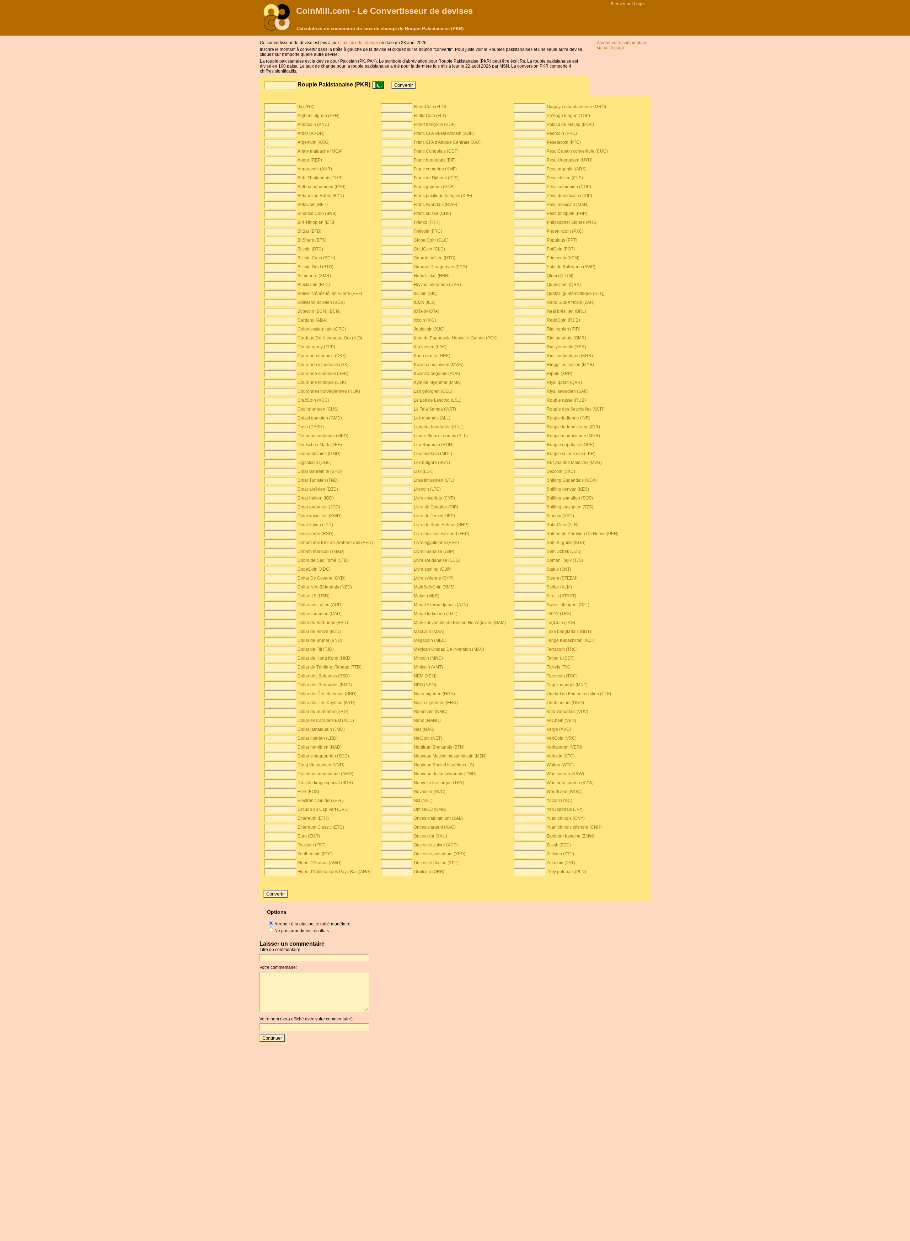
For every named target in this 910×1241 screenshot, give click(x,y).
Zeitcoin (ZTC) (560, 853)
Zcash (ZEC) (559, 845)
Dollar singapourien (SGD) (323, 756)
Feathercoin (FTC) (315, 853)
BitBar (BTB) (309, 231)
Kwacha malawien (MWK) (439, 364)
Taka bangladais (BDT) (569, 631)
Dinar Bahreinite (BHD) (320, 471)
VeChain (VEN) (561, 720)
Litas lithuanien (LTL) (434, 480)
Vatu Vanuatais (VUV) (567, 711)
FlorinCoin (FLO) (430, 106)
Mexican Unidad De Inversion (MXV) (449, 649)
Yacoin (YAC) (559, 800)
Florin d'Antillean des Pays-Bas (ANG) (334, 871)
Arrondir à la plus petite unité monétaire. (313, 923)
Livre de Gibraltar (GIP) (436, 507)
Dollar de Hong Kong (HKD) (325, 658)
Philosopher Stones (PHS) (572, 222)
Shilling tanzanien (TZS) (570, 507)
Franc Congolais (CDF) (436, 151)
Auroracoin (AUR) (315, 169)
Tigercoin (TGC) (562, 676)
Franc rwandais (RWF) (435, 204)
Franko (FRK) (427, 222)
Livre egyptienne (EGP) (436, 542)
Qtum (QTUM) (560, 275)
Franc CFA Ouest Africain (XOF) (444, 133)
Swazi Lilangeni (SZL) (568, 604)
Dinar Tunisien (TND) (318, 480)
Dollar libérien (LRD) (318, 738)
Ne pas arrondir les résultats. (302, 930)
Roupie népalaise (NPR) (570, 444)
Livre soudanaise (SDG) (437, 560)
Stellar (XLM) (559, 587)
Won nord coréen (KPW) (570, 782)
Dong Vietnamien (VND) (321, 764)
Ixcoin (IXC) (425, 320)
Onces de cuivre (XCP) (436, 845)
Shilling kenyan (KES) (568, 489)
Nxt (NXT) (423, 800)
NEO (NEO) (425, 684)
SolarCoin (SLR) (563, 524)
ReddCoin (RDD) (563, 320)
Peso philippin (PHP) (567, 213)
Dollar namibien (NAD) (320, 747)
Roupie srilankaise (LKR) (571, 453)
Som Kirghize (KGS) (566, 542)
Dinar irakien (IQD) (316, 498)
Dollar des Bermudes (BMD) (325, 684)
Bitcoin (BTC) (310, 249)
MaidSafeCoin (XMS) (434, 587)
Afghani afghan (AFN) (318, 115)
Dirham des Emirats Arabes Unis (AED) (335, 542)
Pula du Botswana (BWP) (571, 266)
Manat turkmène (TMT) (435, 613)
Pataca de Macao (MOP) (570, 124)
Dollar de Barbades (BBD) (323, 622)
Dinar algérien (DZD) (318, 489)
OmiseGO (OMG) (430, 809)
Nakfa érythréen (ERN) (436, 702)
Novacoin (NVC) (429, 791)
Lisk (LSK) (424, 471)
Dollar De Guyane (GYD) (322, 578)
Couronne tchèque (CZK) (322, 382)
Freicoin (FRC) (428, 231)
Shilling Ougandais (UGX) (572, 480)
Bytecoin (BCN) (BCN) (319, 311)
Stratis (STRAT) (561, 595)
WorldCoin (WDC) (564, 791)
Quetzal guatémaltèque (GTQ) (576, 293)
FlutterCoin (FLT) (430, 115)
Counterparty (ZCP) (316, 346)
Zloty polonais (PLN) (566, 871)
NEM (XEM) (425, 676)
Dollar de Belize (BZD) (319, 631)
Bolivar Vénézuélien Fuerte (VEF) (330, 293)
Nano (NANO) (427, 720)
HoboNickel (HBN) (432, 275)
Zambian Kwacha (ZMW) (570, 836)
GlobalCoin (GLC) (431, 240)
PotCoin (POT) (561, 249)
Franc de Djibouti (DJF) (436, 177)
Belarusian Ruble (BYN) (321, 195)
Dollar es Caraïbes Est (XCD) (326, 720)
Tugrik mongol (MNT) (567, 684)
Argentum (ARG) (314, 142)
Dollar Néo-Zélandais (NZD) (325, 587)
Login (639, 3)
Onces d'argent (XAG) (435, 827)
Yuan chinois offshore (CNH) (574, 827)
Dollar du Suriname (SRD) (323, 711)
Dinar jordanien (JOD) (319, 507)
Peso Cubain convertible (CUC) (577, 151)
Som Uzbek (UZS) (564, 551)
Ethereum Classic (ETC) (321, 827)
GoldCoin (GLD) (429, 249)
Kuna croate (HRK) (432, 355)
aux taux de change (359, 42)
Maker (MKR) (426, 595)
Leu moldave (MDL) (433, 453)
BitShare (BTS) (312, 240)
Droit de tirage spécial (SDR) (325, 782)
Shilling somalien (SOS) (570, 498)
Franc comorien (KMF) (435, 169)
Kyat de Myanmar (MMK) (437, 382)
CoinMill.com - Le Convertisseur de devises (384, 11)
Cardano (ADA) (312, 320)
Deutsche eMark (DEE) (320, 444)
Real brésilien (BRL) (566, 311)
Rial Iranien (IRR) (563, 329)
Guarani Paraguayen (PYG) (440, 266)
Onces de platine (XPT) (436, 862)
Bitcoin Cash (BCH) (316, 257)
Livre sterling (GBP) (432, 569)
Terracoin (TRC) (562, 649)
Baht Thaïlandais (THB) (320, 177)
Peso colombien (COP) (569, 186)
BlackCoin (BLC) (314, 284)
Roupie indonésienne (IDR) (573, 426)
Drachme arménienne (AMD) (325, 773)
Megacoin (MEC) (430, 640)
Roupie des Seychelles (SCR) (576, 409)
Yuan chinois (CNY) (566, 818)
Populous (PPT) (562, 240)
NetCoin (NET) (428, 738)
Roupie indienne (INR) (568, 418)
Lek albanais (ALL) (432, 418)
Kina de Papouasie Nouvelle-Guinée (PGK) (456, 338)
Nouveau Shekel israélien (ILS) (444, 764)
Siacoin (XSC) (560, 515)
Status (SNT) (559, 569)
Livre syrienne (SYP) (434, 578)
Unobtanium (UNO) (565, 702)
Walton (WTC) (560, 764)
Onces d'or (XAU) (430, 836)
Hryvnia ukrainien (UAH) (437, 284)
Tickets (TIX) (559, 667)
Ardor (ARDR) (311, 133)
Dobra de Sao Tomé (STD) (323, 560)
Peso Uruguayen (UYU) (570, 160)
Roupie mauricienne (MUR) (573, 435)
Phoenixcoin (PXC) (565, 231)
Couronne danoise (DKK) (322, 355)
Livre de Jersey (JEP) (434, 515)
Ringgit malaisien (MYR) (570, 364)
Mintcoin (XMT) (428, 667)
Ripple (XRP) (559, 373)
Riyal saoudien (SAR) (568, 391)
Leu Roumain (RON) (434, 444)
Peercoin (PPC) (562, 133)
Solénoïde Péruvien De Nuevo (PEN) (583, 533)
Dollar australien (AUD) (320, 604)
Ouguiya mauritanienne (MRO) (576, 106)
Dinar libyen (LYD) (315, 524)
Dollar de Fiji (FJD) (316, 649)
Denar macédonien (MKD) (323, 435)
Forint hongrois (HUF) (435, 124)
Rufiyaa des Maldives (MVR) (574, 462)
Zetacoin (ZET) (561, 862)
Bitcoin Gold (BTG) (315, 266)
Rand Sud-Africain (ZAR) (571, 302)
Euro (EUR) (309, 836)
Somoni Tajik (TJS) (565, 560)
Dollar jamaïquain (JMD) (321, 729)
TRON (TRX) (559, 613)
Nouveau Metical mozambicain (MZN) (450, 756)
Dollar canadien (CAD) (320, 613)
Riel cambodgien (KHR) (570, 355)
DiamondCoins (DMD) (319, 453)
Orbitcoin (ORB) (429, 871)
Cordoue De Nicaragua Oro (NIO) (330, 338)
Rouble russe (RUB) (566, 400)
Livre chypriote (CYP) (434, 498)
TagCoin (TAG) (561, 622)
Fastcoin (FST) (312, 845)
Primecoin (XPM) (563, 257)
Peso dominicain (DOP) (569, 195)
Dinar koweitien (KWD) (320, 515)
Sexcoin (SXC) (561, 471)
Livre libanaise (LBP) (434, 551)
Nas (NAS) (424, 729)
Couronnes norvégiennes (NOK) (329, 391)
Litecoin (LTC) (427, 489)
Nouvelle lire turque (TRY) (439, 782)
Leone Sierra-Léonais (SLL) (441, 435)
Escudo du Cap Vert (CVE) (323, 809)
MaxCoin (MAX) (429, 631)
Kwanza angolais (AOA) (437, 373)
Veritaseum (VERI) (564, 747)
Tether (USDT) (560, 658)
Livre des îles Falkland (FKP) (441, 533)
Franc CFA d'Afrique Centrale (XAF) (448, 142)
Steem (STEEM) (562, 578)
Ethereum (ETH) (313, 818)
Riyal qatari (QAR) (564, 382)
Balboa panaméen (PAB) (322, 186)
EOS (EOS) (308, 791)
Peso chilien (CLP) (565, 177)
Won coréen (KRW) (565, 773)
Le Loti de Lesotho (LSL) (437, 400)
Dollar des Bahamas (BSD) (324, 676)
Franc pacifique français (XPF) (443, 195)
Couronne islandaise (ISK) (323, 364)
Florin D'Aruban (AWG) (320, 862)
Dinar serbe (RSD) (315, 533)
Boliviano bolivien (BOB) (321, 302)
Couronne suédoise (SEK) (323, 373)
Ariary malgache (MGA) (320, 151)
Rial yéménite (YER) (566, 346)
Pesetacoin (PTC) (564, 142)
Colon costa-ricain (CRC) (322, 329)
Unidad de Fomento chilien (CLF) (579, 693)
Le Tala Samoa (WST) (435, 409)
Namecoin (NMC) (431, 711)
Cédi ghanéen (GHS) (318, 409)
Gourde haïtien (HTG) (434, 257)
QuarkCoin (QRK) (564, 284)
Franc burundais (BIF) (435, 160)
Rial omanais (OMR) (566, 338)
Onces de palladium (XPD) (439, 853)
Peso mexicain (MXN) (568, 204)
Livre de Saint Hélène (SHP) (441, 524)
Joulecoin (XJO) (429, 329)
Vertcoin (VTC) (561, 756)
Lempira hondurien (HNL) (439, 426)
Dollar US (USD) (314, 595)
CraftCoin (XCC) (313, 400)
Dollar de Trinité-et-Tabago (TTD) (330, 667)
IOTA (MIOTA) (426, 311)
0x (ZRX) (306, 106)
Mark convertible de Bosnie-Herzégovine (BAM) (460, 622)
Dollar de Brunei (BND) (320, 640)
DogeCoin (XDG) (314, 569)
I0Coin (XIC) (426, 293)
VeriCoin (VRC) (562, 738)
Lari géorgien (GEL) (433, 391)
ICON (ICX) (424, 302)
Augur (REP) (310, 160)
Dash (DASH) (311, 426)
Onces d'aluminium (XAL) (438, 818)
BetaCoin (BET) (313, 204)
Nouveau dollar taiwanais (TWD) (445, 773)
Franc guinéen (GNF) (434, 186)
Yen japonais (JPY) (565, 809)
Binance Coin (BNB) (317, 213)
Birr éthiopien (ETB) (317, 222)
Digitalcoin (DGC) (315, 462)
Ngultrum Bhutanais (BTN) (439, 747)
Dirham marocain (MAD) (321, 551)
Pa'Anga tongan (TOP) (568, 115)
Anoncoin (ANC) (313, 124)
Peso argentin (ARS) (567, 169)
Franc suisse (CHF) (432, 213)
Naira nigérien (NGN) (434, 693)
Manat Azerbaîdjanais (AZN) (441, 604)
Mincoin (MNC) (428, 658)
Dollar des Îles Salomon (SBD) (327, 693)
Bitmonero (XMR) (314, 275)
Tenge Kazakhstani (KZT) (571, 640)
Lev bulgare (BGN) (432, 462)
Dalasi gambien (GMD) (320, 418)
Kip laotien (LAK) (430, 346)
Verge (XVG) (559, 729)
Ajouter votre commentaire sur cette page (622, 45)
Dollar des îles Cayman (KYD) (326, 702)
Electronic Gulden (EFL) (321, 800)
